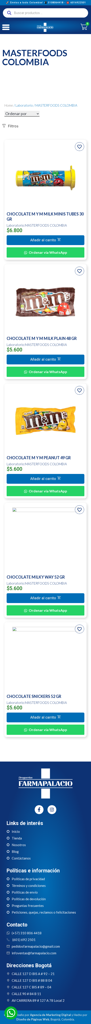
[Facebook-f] (39, 809)
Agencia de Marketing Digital (50, 1015)
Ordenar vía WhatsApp (48, 252)
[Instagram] (51, 809)
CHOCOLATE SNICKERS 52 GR (34, 696)
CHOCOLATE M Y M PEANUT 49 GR (39, 457)
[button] (45, 240)
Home (8, 105)
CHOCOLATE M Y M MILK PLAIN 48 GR (42, 338)
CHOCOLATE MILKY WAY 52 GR (36, 577)
